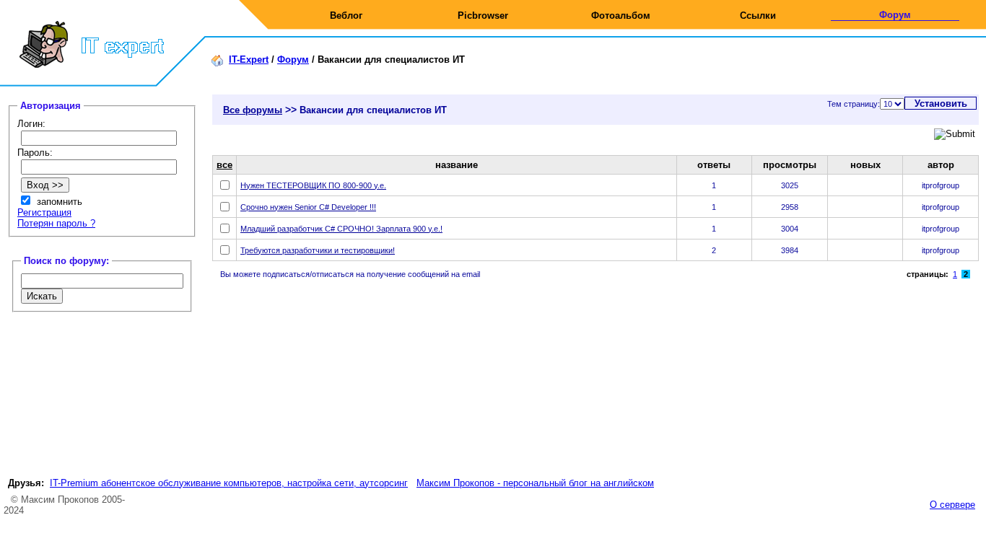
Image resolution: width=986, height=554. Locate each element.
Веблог (346, 15)
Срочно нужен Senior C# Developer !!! (308, 207)
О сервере (952, 504)
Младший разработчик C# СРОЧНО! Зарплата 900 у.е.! (341, 228)
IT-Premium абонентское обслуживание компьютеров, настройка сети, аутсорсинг (229, 483)
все (224, 164)
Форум (895, 14)
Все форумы (252, 110)
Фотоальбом (620, 15)
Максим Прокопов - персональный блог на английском (535, 483)
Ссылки (758, 15)
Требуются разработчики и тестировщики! (317, 250)
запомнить (59, 201)
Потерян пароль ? (56, 223)
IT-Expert (249, 59)
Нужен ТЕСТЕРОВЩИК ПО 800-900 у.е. (313, 185)
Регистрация (44, 212)
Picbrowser (483, 15)
